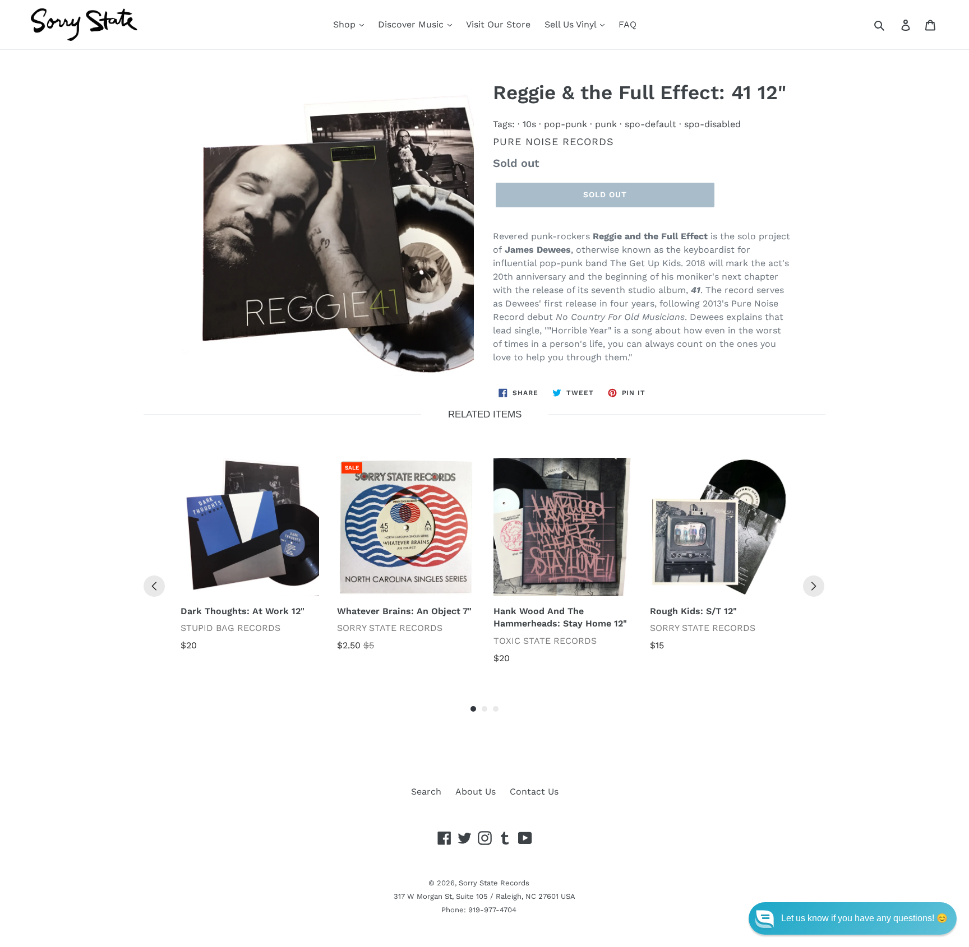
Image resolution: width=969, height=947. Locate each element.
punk (606, 124)
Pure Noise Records (553, 141)
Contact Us (534, 791)
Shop (345, 24)
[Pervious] (154, 586)
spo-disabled (712, 124)
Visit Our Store (498, 24)
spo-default (650, 124)
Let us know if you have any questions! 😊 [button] (864, 918)
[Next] (813, 586)
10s (529, 124)
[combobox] (891, 24)
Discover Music (412, 24)
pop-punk (565, 124)
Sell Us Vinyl (572, 24)
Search (426, 791)
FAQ (627, 24)
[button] (853, 918)
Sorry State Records (494, 883)
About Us (475, 791)
